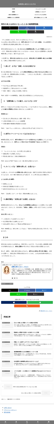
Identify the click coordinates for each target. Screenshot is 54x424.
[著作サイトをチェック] (14, 302)
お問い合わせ (8, 408)
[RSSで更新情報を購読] (27, 306)
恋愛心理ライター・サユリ (20, 267)
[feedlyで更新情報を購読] (40, 302)
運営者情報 (7, 412)
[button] (35, 31)
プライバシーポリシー (10, 410)
